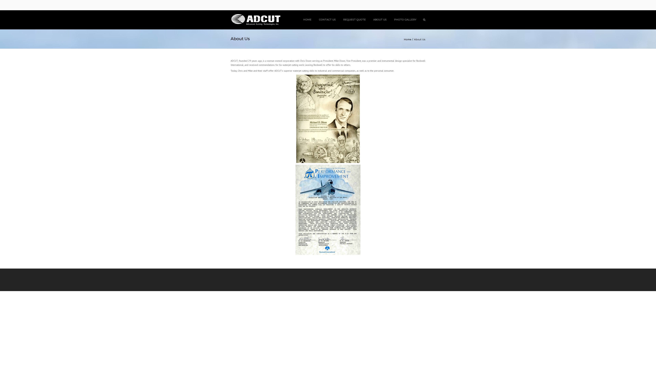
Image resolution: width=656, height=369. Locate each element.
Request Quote (354, 19)
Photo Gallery (405, 19)
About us (380, 19)
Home (307, 19)
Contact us (327, 19)
